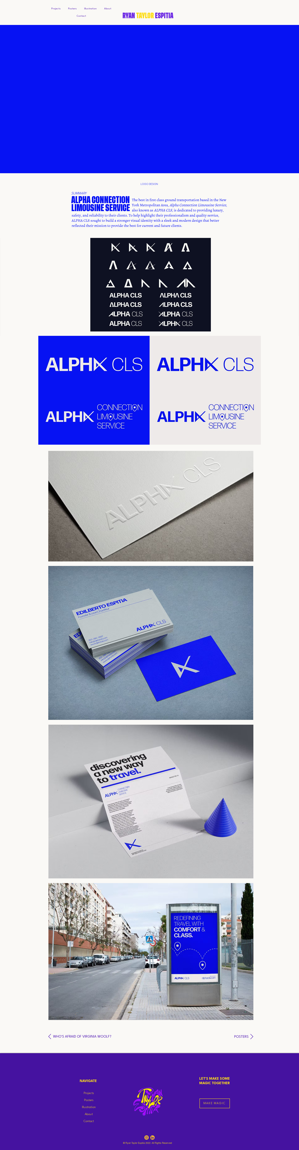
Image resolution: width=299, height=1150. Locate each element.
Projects (89, 1093)
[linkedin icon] (152, 1137)
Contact (88, 1121)
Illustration (89, 1107)
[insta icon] (146, 1137)
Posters (88, 1100)
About (89, 1114)
